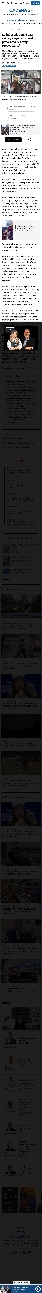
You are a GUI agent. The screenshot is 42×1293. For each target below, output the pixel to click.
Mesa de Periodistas (8, 23)
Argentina (14, 14)
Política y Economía (21, 224)
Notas (33, 20)
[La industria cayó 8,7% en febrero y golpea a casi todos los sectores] (7, 230)
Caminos (18, 3)
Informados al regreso (17, 20)
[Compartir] (29, 139)
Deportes (10, 3)
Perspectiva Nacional (9, 66)
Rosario (33, 14)
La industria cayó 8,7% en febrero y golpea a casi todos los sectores (26, 228)
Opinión (26, 3)
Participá (35, 3)
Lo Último (6, 14)
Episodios (13, 133)
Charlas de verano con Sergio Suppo (28, 23)
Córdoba (24, 14)
